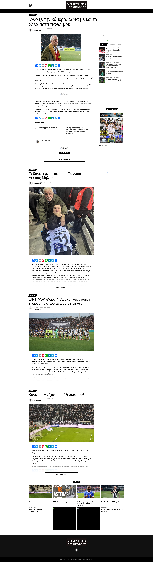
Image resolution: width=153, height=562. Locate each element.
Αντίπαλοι (90, 11)
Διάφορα (97, 11)
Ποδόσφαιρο (56, 11)
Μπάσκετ (65, 11)
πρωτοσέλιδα (103, 145)
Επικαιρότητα (81, 11)
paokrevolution (39, 30)
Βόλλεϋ (72, 11)
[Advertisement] (111, 96)
